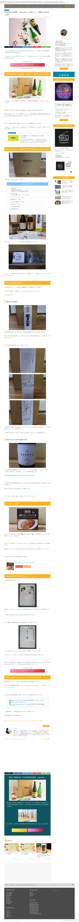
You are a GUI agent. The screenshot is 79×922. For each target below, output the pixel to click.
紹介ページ (19, 830)
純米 (9, 897)
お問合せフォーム (15, 700)
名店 (55, 6)
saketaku (7, 100)
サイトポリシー (17, 920)
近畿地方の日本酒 (34, 909)
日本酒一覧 (20, 6)
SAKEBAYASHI (11, 6)
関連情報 (27, 6)
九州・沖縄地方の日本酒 (36, 913)
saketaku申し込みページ (21, 704)
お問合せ (60, 6)
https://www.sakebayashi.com (18, 738)
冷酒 (32, 892)
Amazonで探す (27, 566)
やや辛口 (9, 912)
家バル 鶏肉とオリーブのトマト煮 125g (24, 562)
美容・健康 (49, 6)
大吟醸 (9, 898)
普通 (9, 913)
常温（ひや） (33, 894)
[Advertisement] (27, 755)
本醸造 (9, 903)
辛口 (9, 910)
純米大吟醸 (10, 892)
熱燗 (32, 895)
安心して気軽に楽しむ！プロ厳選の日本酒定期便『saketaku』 (20, 50)
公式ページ (35, 830)
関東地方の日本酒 (34, 905)
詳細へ (64, 120)
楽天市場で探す (19, 566)
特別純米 (9, 895)
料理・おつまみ (40, 6)
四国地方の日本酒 (34, 912)
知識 (33, 6)
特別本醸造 (10, 901)
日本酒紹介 (6, 10)
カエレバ (21, 563)
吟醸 (9, 900)
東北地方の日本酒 (34, 904)
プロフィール (63, 68)
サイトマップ (55, 890)
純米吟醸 (9, 894)
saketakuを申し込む (26, 64)
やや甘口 (9, 915)
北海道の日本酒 (34, 902)
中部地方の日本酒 (34, 907)
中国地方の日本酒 (34, 910)
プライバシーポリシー (9, 920)
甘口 (9, 916)
